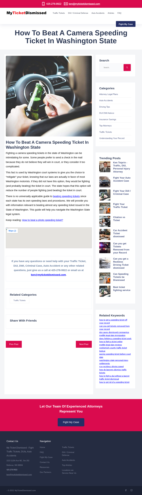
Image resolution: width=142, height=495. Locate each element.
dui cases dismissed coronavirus (114, 332)
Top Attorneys (105, 125)
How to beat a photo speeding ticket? (42, 220)
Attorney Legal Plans (108, 94)
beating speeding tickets (66, 196)
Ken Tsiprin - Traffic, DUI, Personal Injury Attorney (121, 167)
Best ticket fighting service (121, 289)
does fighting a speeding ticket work (115, 338)
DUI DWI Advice (106, 113)
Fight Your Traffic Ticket (120, 205)
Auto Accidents (98, 13)
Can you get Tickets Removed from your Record (121, 248)
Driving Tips (104, 107)
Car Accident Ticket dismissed (120, 233)
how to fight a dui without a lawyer (114, 376)
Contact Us (45, 462)
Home (42, 447)
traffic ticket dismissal (109, 379)
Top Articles (67, 465)
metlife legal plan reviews (110, 345)
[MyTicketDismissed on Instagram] (131, 490)
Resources (44, 467)
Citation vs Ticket (119, 219)
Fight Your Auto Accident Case (121, 179)
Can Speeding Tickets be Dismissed (120, 277)
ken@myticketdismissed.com (48, 274)
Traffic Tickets (59, 13)
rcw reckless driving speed (111, 366)
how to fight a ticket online (110, 341)
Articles (111, 13)
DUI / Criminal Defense (78, 13)
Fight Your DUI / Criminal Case (122, 192)
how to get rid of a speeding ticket (114, 382)
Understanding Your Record (111, 138)
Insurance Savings (107, 119)
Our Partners (45, 472)
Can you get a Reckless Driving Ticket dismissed (121, 263)
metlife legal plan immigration (112, 335)
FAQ (119, 13)
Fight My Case (71, 422)
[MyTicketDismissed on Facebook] (126, 490)
